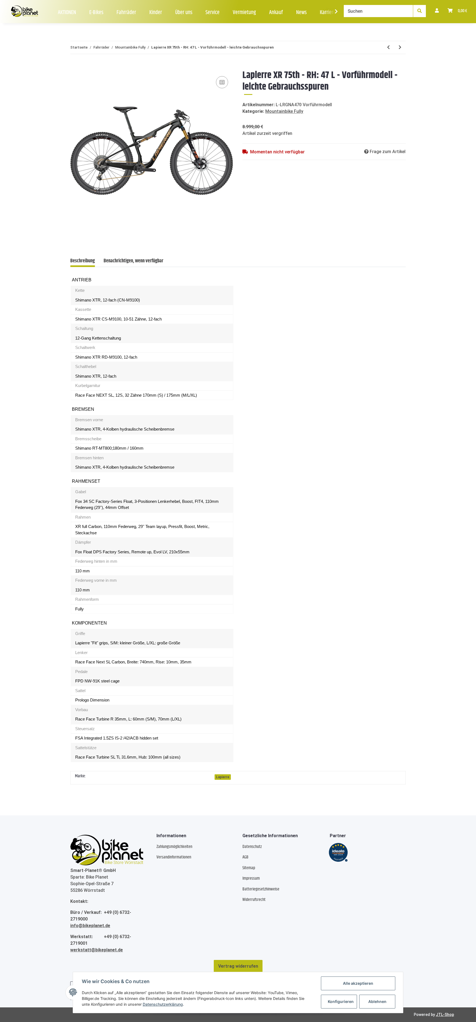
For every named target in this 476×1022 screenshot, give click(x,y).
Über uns (183, 12)
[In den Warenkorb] (74, 66)
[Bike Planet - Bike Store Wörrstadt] (24, 11)
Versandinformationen (173, 857)
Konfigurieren (341, 1001)
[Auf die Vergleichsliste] (222, 82)
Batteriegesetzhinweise (260, 889)
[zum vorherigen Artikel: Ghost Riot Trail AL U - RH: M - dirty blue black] (388, 47)
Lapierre (222, 777)
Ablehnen (377, 1001)
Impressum (251, 878)
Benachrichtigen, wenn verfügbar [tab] (133, 261)
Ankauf (276, 12)
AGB (245, 857)
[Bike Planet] (106, 850)
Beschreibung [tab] (82, 261)
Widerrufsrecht (254, 899)
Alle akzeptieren (358, 983)
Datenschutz (252, 846)
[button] (437, 11)
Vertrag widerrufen (238, 966)
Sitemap (248, 867)
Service (212, 12)
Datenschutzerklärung (163, 1004)
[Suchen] (419, 11)
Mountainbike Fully (284, 111)
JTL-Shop (445, 1014)
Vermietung (244, 12)
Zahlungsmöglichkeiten (174, 846)
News (301, 12)
